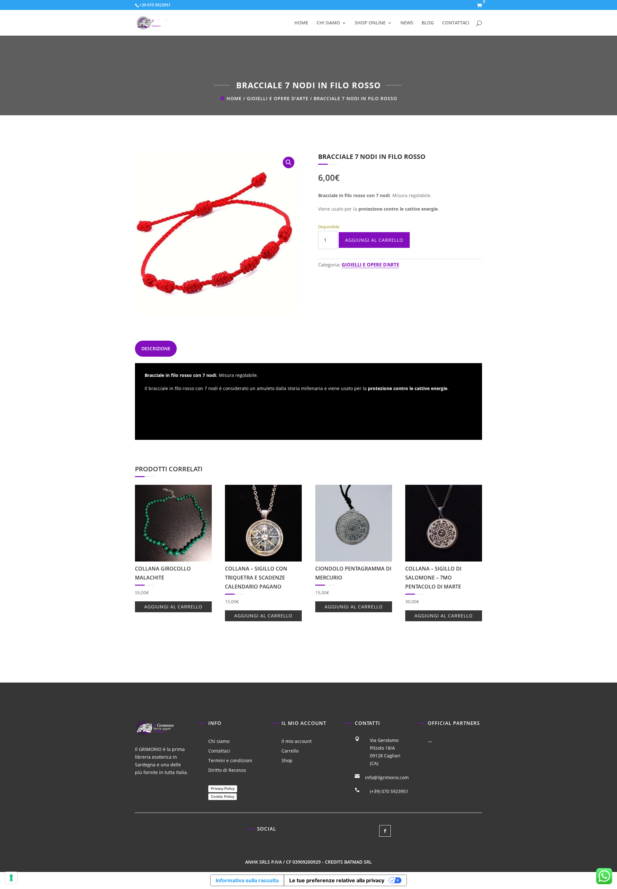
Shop (287, 760)
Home (234, 98)
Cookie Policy (222, 796)
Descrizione (155, 348)
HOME (301, 23)
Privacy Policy (223, 788)
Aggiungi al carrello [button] (173, 607)
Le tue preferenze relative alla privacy (336, 880)
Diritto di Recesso (227, 770)
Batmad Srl (358, 862)
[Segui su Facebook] (385, 831)
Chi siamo (218, 741)
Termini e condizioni (230, 760)
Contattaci (219, 751)
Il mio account (297, 741)
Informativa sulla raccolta (247, 880)
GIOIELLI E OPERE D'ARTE (277, 98)
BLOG (428, 23)
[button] (288, 162)
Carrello (290, 751)
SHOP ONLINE (370, 23)
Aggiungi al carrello (374, 240)
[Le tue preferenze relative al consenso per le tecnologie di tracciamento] (11, 878)
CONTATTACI (455, 23)
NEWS (406, 23)
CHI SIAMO (328, 23)
